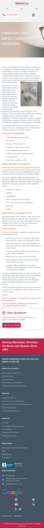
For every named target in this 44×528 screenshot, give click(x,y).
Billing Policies (7, 454)
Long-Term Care (7, 379)
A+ (7, 9)
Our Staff (5, 423)
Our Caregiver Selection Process (13, 426)
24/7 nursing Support (9, 407)
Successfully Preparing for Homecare (14, 448)
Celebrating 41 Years (9, 436)
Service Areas (6, 429)
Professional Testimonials (10, 432)
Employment (6, 457)
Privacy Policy (6, 516)
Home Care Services (9, 398)
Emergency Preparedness (11, 411)
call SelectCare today (20, 289)
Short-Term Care (7, 376)
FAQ (3, 451)
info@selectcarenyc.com (13, 484)
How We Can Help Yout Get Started (14, 386)
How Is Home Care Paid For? (12, 382)
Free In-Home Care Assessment (13, 401)
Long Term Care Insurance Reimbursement (17, 404)
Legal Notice (17, 516)
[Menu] (33, 15)
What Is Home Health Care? (11, 373)
